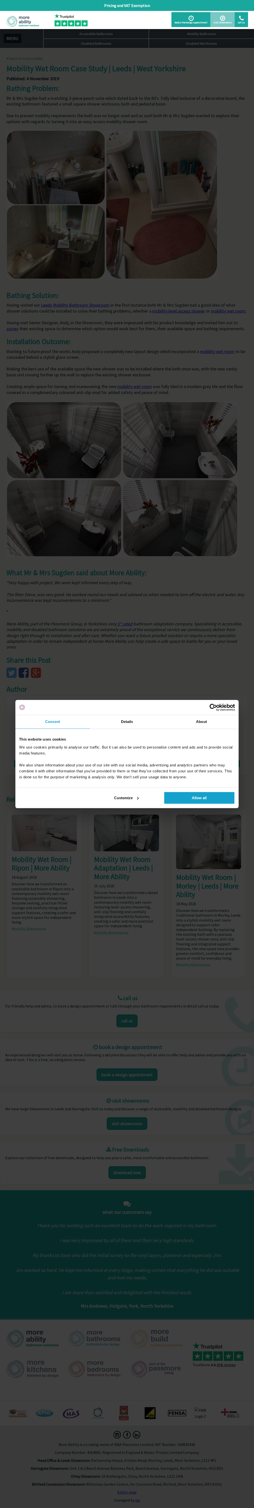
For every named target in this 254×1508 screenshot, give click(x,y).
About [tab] (201, 721)
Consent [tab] (52, 721)
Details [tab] (127, 721)
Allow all (199, 798)
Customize (123, 798)
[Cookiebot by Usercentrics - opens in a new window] (213, 707)
